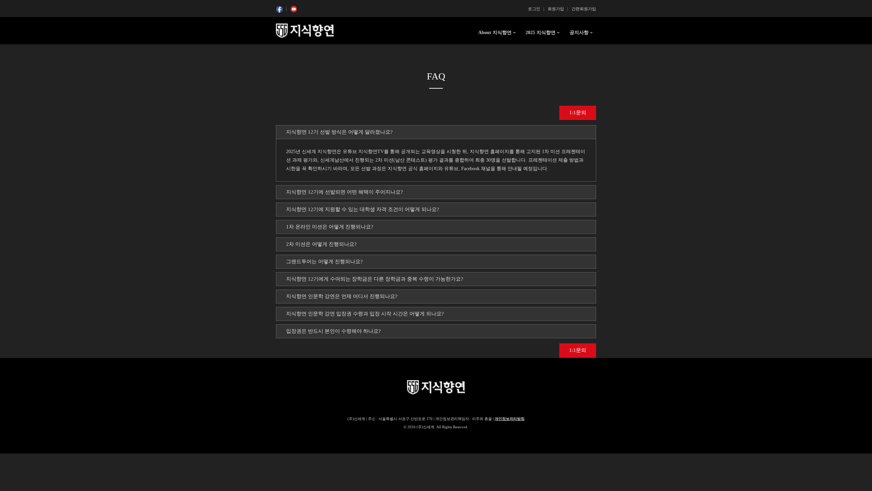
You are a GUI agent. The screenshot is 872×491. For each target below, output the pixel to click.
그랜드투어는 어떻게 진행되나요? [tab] (324, 261)
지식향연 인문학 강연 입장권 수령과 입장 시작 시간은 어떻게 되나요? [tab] (365, 313)
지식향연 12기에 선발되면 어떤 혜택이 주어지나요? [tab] (344, 192)
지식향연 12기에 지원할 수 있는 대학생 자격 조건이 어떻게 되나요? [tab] (362, 209)
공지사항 (579, 32)
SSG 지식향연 (305, 30)
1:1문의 (577, 112)
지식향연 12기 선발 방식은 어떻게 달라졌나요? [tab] (339, 132)
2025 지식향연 (541, 32)
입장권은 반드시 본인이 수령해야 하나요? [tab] (333, 331)
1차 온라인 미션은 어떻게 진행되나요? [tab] (329, 226)
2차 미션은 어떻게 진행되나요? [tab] (321, 244)
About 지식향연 (495, 32)
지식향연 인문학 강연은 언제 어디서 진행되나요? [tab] (342, 296)
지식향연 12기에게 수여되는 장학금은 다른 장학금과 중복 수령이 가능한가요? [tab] (374, 279)
